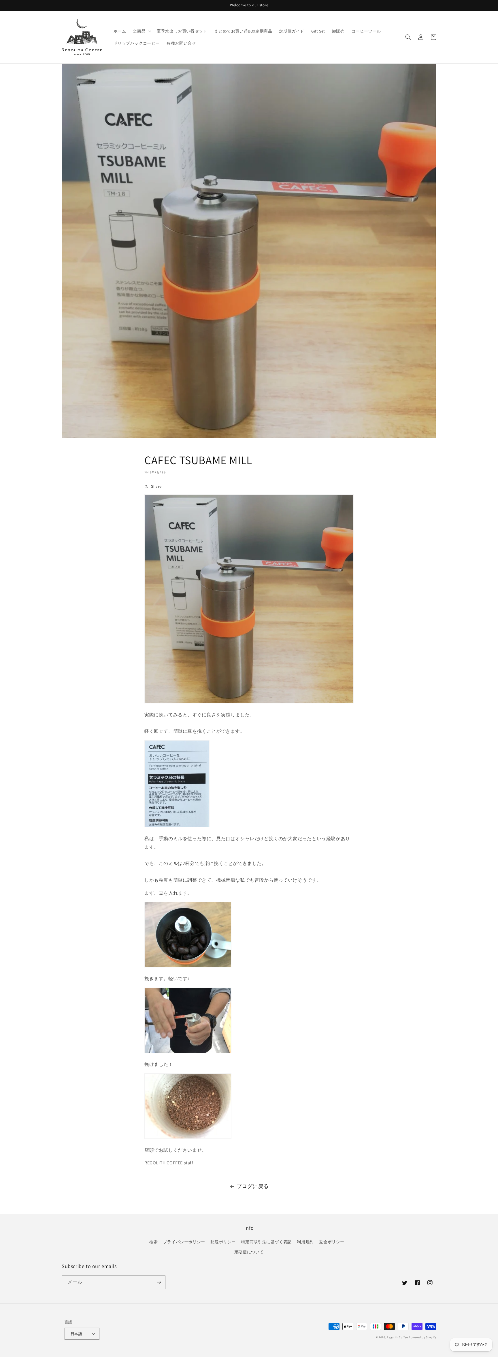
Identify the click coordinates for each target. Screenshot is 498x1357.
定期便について (249, 1251)
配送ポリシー (223, 1241)
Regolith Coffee (397, 1337)
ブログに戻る (253, 1186)
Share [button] (156, 486)
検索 (153, 1241)
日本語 (76, 1333)
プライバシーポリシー (184, 1241)
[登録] (158, 1282)
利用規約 (305, 1241)
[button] (141, 31)
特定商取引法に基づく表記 (266, 1241)
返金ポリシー (331, 1241)
